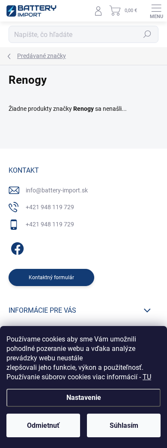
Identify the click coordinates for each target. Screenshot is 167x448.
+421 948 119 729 (50, 207)
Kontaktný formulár (51, 277)
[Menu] (156, 10)
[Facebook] (16, 246)
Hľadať (147, 34)
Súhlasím (124, 425)
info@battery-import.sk (57, 190)
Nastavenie (83, 397)
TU (147, 377)
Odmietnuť (43, 425)
